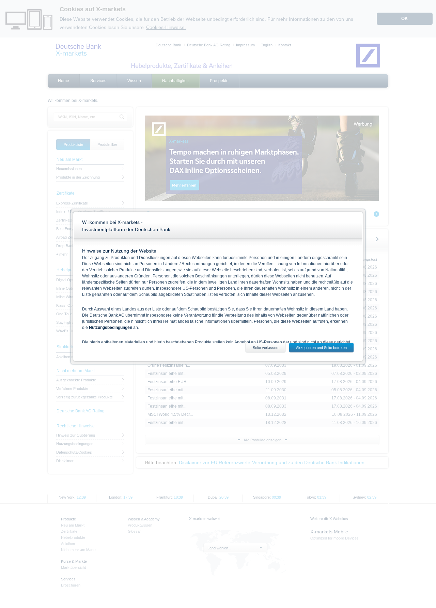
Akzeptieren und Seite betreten (321, 348)
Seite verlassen (265, 348)
